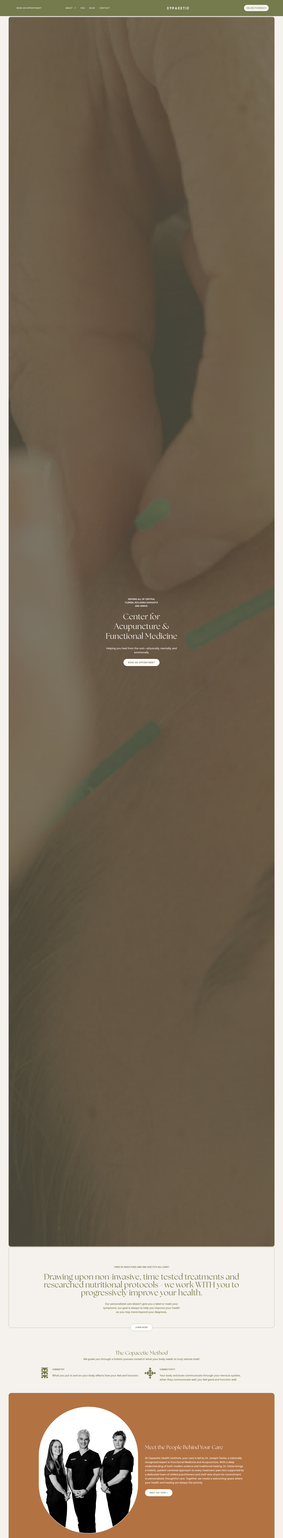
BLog (92, 8)
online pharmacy (256, 8)
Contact (104, 8)
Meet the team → (159, 1492)
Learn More (141, 1327)
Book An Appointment (29, 8)
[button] (70, 8)
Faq (83, 8)
